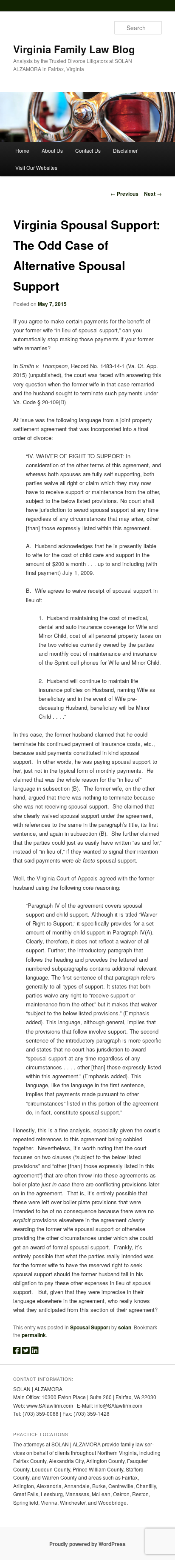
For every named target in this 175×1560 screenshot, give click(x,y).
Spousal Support (90, 1327)
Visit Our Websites (36, 167)
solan (124, 1327)
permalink (34, 1335)
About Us (52, 150)
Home (22, 150)
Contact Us (88, 150)
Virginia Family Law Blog (74, 49)
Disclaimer (125, 150)
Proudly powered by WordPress (87, 1544)
